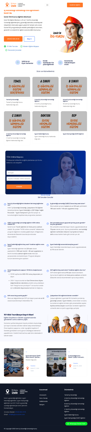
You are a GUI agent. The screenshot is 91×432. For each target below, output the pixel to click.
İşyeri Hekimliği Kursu (71, 415)
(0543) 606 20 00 (13, 39)
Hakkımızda (43, 401)
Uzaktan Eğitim (75, 5)
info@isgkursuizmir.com (17, 414)
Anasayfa (42, 395)
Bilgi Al (29, 39)
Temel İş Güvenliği (70, 395)
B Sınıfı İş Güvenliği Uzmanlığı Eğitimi (74, 405)
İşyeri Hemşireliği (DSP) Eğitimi (74, 418)
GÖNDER (19, 187)
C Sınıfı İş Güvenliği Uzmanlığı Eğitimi (74, 410)
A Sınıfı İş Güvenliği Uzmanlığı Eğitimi (74, 399)
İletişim (41, 405)
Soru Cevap (43, 398)
